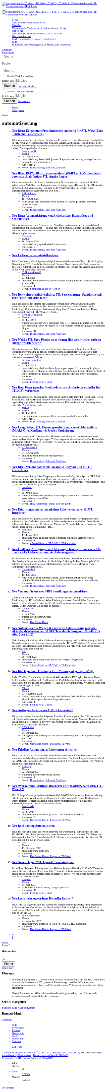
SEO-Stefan (28, 727)
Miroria (25, 688)
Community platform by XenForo (34, 1052)
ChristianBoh (28, 569)
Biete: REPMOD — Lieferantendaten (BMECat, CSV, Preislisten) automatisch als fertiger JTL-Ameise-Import (56, 175)
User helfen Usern (39, 622)
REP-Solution (29, 193)
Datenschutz (18, 1033)
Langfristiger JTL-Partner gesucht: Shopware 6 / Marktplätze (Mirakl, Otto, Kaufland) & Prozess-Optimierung (54, 429)
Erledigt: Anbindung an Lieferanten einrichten (44, 749)
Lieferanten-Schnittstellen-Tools (35, 255)
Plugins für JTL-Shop (41, 382)
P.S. (24, 651)
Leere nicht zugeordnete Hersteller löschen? (42, 898)
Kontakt (31, 1007)
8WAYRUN (48, 1058)
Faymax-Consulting (32, 314)
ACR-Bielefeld (29, 447)
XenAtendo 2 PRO (11, 1058)
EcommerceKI (29, 151)
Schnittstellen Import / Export (45, 288)
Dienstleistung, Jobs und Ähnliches (48, 167)
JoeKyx (25, 407)
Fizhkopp (26, 766)
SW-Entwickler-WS (31, 272)
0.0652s (26, 1074)
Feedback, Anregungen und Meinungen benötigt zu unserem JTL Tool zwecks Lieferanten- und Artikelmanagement (56, 551)
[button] (4, 9)
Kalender (22, 1007)
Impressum (17, 1038)
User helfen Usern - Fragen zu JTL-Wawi (50, 743)
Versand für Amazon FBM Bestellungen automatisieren (50, 591)
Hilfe (14, 1007)
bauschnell (27, 487)
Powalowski (28, 806)
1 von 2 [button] (6, 945)
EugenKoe (27, 529)
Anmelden (7, 1019)
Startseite (6, 1007)
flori (24, 842)
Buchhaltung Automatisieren (33, 826)
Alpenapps (27, 236)
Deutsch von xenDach (50, 1055)
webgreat (26, 879)
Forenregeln (18, 1027)
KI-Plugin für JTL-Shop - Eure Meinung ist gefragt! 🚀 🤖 (53, 671)
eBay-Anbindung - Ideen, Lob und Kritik (50, 503)
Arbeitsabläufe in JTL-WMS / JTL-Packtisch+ (53, 543)
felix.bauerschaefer (31, 915)
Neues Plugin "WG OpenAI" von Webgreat (43, 862)
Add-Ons (72, 1052)
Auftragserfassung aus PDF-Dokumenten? (42, 710)
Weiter (5, 942)
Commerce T (28, 608)
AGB (14, 1035)
